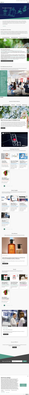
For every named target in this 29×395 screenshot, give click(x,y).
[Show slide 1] (0, 97)
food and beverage (9, 51)
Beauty (26, 32)
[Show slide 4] (2, 97)
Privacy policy (7, 392)
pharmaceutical (3, 51)
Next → (28, 97)
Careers (24, 0)
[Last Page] (11, 186)
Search (25, 361)
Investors (27, 0)
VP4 (1, 121)
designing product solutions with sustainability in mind (18, 56)
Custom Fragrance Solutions (6, 104)
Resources (21, 0)
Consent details (3, 392)
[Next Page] (10, 186)
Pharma (5, 33)
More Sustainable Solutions (6, 37)
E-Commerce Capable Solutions (23, 37)
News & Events (18, 0)
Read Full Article (5, 263)
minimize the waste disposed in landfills (12, 59)
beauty (14, 50)
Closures (2, 33)
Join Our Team (6, 334)
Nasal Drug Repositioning (14, 37)
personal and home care (18, 50)
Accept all (23, 384)
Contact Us (14, 347)
